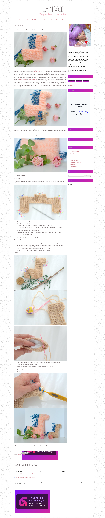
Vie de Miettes (73, 166)
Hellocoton (39, 449)
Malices (71, 19)
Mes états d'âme (74, 158)
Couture (51, 19)
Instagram (32, 449)
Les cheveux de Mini (75, 156)
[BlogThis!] (23, 453)
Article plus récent (18, 471)
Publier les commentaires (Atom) (27, 473)
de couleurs (17, 73)
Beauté (26, 19)
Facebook (27, 449)
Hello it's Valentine (74, 151)
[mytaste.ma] (71, 85)
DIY (22, 454)
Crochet (58, 19)
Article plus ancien (62, 471)
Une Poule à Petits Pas (75, 162)
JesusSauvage (73, 153)
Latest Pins (70, 134)
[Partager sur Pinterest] (28, 453)
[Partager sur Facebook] (26, 453)
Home (15, 19)
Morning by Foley (74, 160)
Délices (64, 19)
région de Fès (36, 71)
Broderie (44, 19)
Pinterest (45, 449)
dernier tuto (32, 70)
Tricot (76, 19)
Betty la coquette (33, 79)
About (20, 19)
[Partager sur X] (24, 453)
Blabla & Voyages (35, 19)
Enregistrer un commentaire (22, 467)
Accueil (40, 471)
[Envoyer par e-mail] (21, 453)
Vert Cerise (72, 164)
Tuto (24, 454)
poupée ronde (22, 79)
